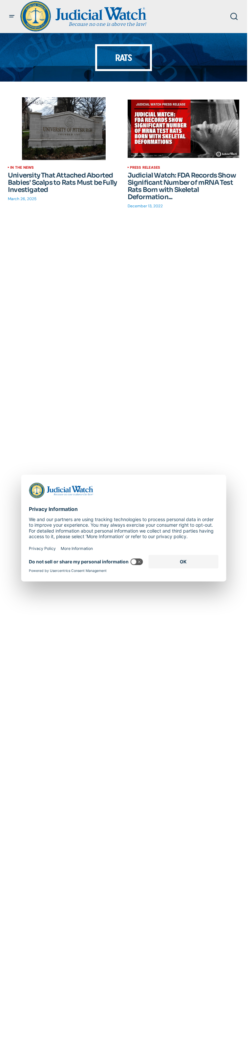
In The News (22, 167)
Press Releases (145, 167)
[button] (12, 16)
